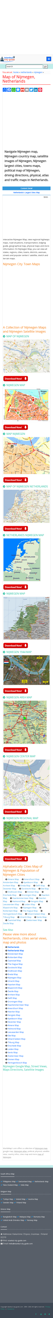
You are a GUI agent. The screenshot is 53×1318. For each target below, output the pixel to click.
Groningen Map (29, 895)
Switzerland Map (25, 1181)
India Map (25, 1185)
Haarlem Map (14, 984)
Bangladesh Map (10, 1217)
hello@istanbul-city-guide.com (21, 1243)
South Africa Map (7, 1174)
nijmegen (38, 72)
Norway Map (32, 1220)
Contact (4, 1227)
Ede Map (45, 888)
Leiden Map (29, 904)
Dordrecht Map (28, 888)
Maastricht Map (10, 907)
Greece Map (5, 1209)
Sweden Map (8, 1202)
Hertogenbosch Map (12, 914)
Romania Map (39, 1217)
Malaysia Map (25, 1217)
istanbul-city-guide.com (17, 1240)
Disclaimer (10, 1309)
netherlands (26, 72)
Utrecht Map (25, 917)
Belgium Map (6, 1191)
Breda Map (25, 885)
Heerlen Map (14, 1011)
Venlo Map (42, 917)
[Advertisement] (26, 27)
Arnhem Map (9, 885)
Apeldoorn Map (30, 882)
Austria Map (33, 1199)
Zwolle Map (8, 923)
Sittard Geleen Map (36, 914)
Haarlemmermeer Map (22, 898)
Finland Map (21, 1202)
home (16, 72)
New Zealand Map (10, 1185)
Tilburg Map (9, 917)
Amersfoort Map (31, 879)
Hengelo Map (37, 901)
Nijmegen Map (29, 907)
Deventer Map (9, 888)
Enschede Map (9, 895)
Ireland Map (20, 1199)
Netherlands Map (41, 1181)
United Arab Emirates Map (13, 1220)
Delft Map (40, 885)
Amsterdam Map (10, 882)
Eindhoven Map (15, 892)
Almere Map (13, 879)
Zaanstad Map (14, 920)
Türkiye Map (8, 1199)
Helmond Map (18, 901)
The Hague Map (30, 910)
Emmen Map (33, 892)
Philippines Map (9, 1181)
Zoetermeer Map (34, 920)
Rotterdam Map (10, 910)
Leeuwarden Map (11, 904)
